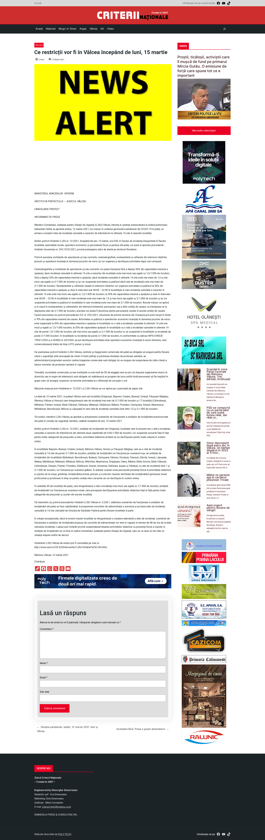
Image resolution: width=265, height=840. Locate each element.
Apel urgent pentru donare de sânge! (218, 508)
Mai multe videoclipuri (204, 130)
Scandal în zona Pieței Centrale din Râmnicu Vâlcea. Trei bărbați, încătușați (218, 374)
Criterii (41, 59)
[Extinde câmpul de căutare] (224, 29)
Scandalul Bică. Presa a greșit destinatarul (140, 728)
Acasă (37, 3)
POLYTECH (64, 834)
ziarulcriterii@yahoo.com (56, 806)
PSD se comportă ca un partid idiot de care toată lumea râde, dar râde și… (218, 412)
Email (43, 677)
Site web (44, 691)
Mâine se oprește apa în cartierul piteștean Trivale (218, 477)
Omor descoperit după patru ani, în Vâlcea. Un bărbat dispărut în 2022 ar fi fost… (218, 447)
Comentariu (47, 629)
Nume (44, 663)
